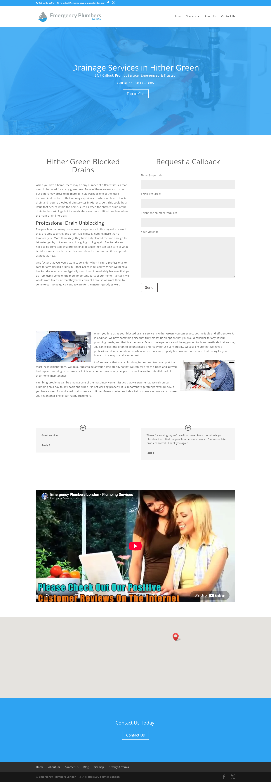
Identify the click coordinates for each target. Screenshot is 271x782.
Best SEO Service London (104, 777)
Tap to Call (136, 93)
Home (177, 16)
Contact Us (228, 16)
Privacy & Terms (119, 767)
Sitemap (99, 767)
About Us (210, 16)
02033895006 (143, 83)
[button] (177, 637)
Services (191, 16)
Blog (86, 767)
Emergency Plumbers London (57, 777)
